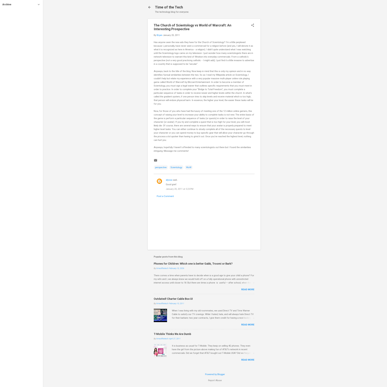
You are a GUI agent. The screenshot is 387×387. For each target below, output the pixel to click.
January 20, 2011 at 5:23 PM (179, 189)
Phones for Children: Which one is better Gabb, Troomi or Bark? (193, 263)
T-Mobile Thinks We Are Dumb (172, 334)
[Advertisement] (272, 64)
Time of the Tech (169, 7)
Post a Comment (165, 196)
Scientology (176, 167)
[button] (252, 25)
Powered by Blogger (215, 374)
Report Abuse (215, 380)
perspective (161, 167)
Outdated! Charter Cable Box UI (173, 298)
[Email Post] (155, 161)
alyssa (169, 180)
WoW (188, 167)
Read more (247, 289)
